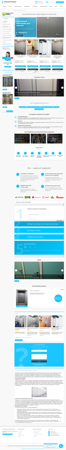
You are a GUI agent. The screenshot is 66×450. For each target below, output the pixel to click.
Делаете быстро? (22, 107)
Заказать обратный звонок (7, 434)
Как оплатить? (56, 107)
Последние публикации (8, 72)
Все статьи (17, 98)
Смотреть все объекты (58, 298)
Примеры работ (27, 6)
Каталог (9, 6)
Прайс (56, 6)
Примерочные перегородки (7, 35)
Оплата (19, 436)
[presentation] (16, 88)
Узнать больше (19, 35)
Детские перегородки (6, 33)
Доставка (19, 433)
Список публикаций (43, 6)
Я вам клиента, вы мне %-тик (46, 107)
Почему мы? (20, 431)
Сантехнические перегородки (5, 22)
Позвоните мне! (8, 66)
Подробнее (5, 89)
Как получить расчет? (39, 109)
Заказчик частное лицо (21, 289)
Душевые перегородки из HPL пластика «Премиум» (57, 329)
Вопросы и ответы (21, 435)
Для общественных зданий (7, 29)
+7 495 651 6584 (52, 431)
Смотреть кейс (21, 306)
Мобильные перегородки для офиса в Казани (7, 37)
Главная (4, 6)
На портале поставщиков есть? (33, 107)
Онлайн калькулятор (20, 69)
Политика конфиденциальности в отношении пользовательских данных (33, 448)
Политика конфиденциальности (39, 364)
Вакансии (35, 436)
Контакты (61, 6)
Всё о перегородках (37, 431)
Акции (51, 6)
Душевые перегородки (6, 24)
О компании (35, 6)
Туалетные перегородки (7, 31)
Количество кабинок (33, 214)
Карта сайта (36, 435)
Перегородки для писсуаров (44, 328)
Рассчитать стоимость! (20, 66)
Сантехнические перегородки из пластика (7, 27)
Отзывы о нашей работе (38, 433)
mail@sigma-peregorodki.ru (51, 446)
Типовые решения (17, 6)
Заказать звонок (60, 2)
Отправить (39, 361)
